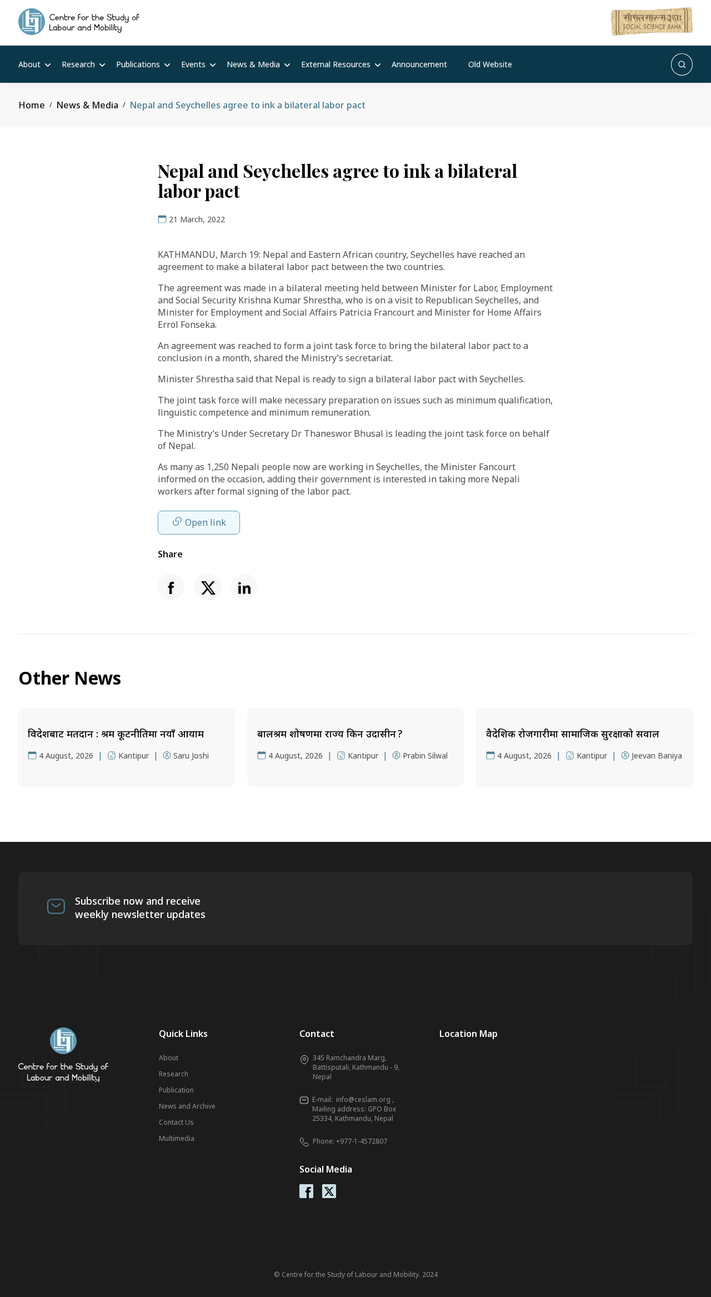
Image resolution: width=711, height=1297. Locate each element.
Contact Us (176, 1122)
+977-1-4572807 (361, 1141)
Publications (138, 64)
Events (193, 64)
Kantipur (133, 755)
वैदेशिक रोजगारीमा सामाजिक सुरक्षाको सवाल (572, 733)
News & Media (253, 64)
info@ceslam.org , (365, 1099)
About (29, 64)
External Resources (335, 64)
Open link (205, 522)
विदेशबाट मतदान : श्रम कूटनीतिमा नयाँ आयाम (116, 733)
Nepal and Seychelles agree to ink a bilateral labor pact (247, 105)
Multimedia (176, 1138)
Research (78, 64)
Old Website (490, 64)
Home (31, 105)
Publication (176, 1090)
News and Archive (187, 1106)
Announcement (419, 64)
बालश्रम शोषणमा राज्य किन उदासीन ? (329, 733)
